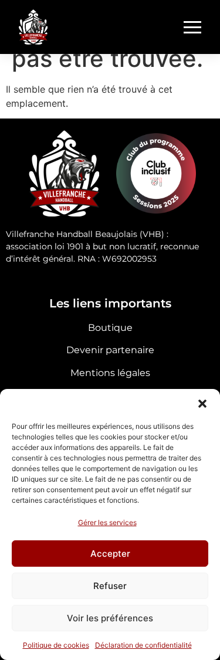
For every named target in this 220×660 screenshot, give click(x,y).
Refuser (110, 585)
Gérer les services (107, 522)
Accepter (110, 553)
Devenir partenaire (110, 350)
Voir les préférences (110, 618)
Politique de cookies (56, 645)
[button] (202, 403)
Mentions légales (110, 372)
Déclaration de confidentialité (143, 645)
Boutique (110, 327)
